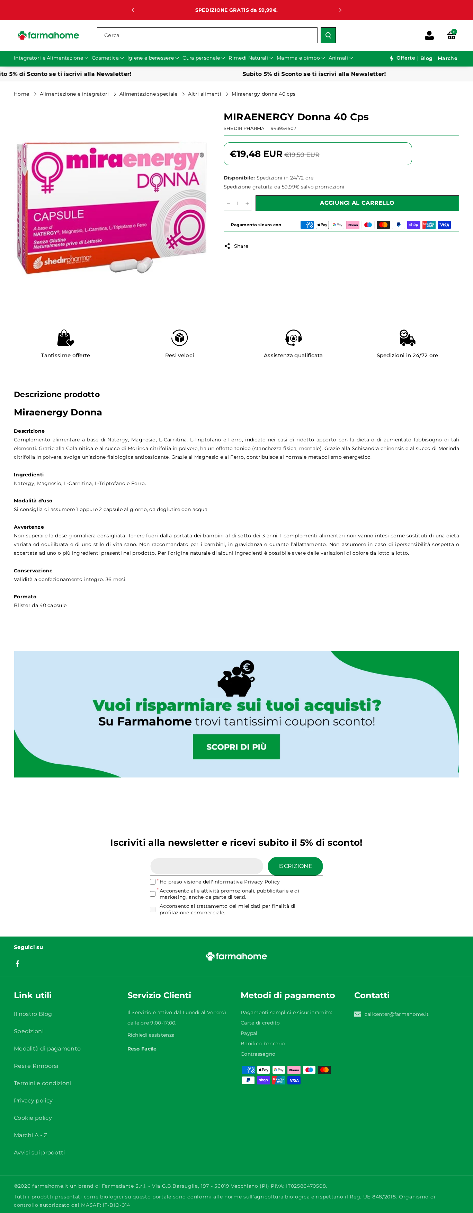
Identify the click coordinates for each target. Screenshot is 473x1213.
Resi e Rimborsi (36, 1066)
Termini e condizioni (42, 1083)
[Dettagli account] (429, 35)
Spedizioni (29, 1031)
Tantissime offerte (65, 355)
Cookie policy (33, 1118)
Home (22, 94)
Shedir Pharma (244, 128)
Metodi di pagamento (288, 995)
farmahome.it (50, 1186)
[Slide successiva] (340, 10)
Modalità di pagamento (47, 1048)
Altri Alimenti (205, 94)
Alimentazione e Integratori (75, 94)
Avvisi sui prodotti (39, 1152)
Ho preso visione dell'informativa (220, 882)
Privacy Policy (262, 882)
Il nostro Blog (33, 1014)
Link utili (33, 995)
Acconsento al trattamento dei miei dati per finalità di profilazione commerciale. (228, 909)
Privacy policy (33, 1100)
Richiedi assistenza (151, 1035)
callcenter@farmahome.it (397, 1014)
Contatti (372, 995)
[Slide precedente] (133, 10)
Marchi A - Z (30, 1135)
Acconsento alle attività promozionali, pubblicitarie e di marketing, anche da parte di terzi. (229, 894)
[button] (451, 35)
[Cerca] (328, 35)
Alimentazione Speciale (149, 94)
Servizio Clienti (159, 995)
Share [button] (241, 246)
